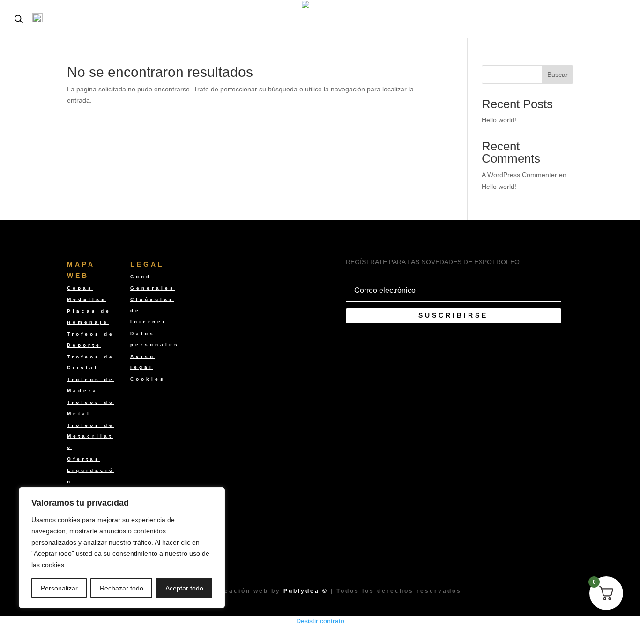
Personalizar (59, 588)
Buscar (557, 74)
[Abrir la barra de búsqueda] (18, 19)
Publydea (301, 591)
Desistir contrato (320, 621)
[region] (122, 547)
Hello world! (499, 120)
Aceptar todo (184, 588)
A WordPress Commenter (519, 175)
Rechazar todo (121, 588)
